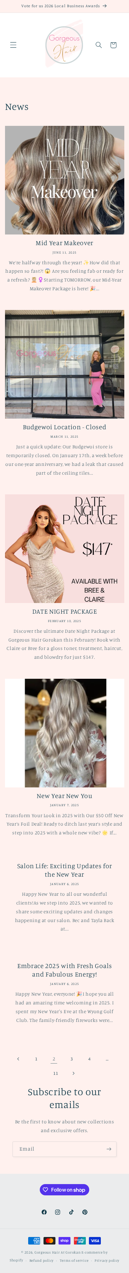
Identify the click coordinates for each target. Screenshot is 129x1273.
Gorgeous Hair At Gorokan (57, 1252)
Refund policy (41, 1260)
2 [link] (54, 1059)
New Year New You (64, 795)
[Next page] (73, 1073)
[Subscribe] (109, 1149)
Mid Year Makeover (64, 243)
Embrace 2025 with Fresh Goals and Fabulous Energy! (64, 969)
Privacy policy (107, 1260)
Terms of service (74, 1260)
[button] (13, 45)
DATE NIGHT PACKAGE (64, 611)
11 (55, 1073)
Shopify (16, 1260)
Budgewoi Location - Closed (64, 427)
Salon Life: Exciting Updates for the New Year (64, 870)
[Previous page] (18, 1059)
